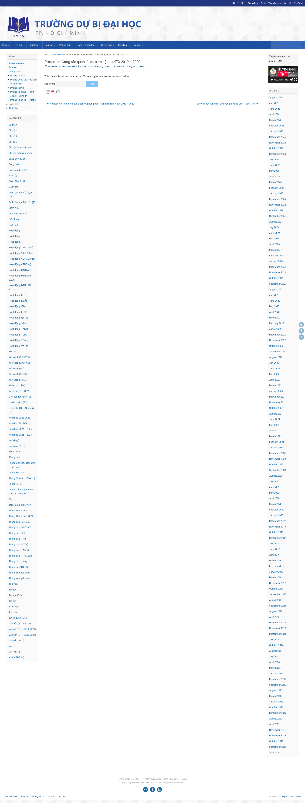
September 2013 (277, 684)
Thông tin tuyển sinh (19, 578)
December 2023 (277, 266)
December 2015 (277, 622)
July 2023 (274, 295)
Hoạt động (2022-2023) (21, 247)
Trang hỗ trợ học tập (277, 3)
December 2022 (277, 334)
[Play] (271, 79)
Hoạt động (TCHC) (18, 334)
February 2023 (276, 323)
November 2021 (277, 402)
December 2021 (277, 396)
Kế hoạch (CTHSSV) (19, 357)
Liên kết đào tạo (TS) (20, 396)
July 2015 (274, 639)
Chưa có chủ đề (58, 54)
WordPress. (296, 796)
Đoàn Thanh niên (17, 181)
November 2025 (277, 142)
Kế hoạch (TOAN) (18, 379)
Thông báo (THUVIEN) (20, 555)
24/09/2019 (54, 66)
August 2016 (275, 611)
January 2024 (276, 261)
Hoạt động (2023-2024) (21, 253)
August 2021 (275, 413)
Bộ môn (13, 67)
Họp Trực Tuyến (296, 3)
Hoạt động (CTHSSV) (20, 264)
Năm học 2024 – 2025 (20, 429)
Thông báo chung (18, 561)
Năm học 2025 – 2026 (20, 434)
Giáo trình (14, 219)
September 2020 (277, 470)
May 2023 (274, 306)
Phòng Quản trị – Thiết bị (23, 99)
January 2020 (276, 515)
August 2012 (275, 718)
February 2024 (276, 255)
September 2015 (277, 633)
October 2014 (276, 645)
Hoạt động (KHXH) (18, 312)
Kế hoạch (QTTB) (18, 374)
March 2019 (275, 560)
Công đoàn (14, 164)
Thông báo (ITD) (17, 538)
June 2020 (274, 487)
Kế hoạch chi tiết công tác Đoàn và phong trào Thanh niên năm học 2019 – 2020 (91, 103)
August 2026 (275, 97)
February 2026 (276, 125)
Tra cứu (13, 612)
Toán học (14, 606)
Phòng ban (85, 66)
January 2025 (276, 193)
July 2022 (274, 362)
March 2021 (275, 436)
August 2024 (275, 221)
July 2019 (274, 543)
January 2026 (276, 131)
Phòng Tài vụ (17, 87)
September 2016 (277, 605)
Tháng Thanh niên (18, 510)
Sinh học (13, 499)
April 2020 (274, 498)
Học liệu (13, 351)
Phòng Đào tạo (18, 75)
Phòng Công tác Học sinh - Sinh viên (108, 66)
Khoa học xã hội (17, 385)
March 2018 (275, 577)
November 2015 (277, 628)
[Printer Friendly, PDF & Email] (53, 91)
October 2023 (276, 278)
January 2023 (276, 329)
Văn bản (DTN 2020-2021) (22, 634)
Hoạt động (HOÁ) (18, 300)
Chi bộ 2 (13, 136)
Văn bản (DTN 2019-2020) (22, 629)
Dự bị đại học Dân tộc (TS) (22, 202)
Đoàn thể (13, 104)
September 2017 (277, 594)
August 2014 (275, 650)
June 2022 (274, 368)
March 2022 (275, 385)
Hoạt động (14, 230)
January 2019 (276, 571)
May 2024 (274, 238)
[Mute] (291, 79)
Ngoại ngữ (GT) (17, 446)
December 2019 (277, 521)
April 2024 (274, 244)
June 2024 (274, 233)
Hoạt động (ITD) (17, 306)
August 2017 (275, 600)
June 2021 (274, 419)
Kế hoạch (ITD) (16, 368)
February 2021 (276, 441)
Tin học (13, 589)
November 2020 (277, 458)
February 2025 (276, 187)
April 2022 (274, 379)
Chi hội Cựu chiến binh (20, 147)
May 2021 (274, 425)
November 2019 (277, 526)
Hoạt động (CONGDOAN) (22, 258)
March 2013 (275, 696)
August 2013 (275, 690)
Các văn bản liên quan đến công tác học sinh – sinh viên (226, 103)
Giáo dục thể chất (18, 213)
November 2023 (277, 272)
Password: (50, 83)
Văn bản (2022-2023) (20, 623)
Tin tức (12, 601)
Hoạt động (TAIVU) (19, 329)
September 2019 (277, 538)
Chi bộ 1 (13, 130)
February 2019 (276, 566)
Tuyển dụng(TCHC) (18, 617)
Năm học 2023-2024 (19, 423)
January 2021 (276, 447)
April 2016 (274, 617)
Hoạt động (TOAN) (18, 340)
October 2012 (276, 707)
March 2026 (275, 120)
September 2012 (277, 713)
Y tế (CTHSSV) (16, 657)
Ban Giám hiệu (16, 63)
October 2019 (276, 532)
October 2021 (276, 408)
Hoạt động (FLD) (17, 295)
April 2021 (274, 430)
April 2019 (274, 554)
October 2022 (276, 346)
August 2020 (275, 475)
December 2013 (277, 679)
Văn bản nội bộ (16, 640)
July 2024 (274, 227)
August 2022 (275, 357)
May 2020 (274, 492)
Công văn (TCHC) (18, 170)
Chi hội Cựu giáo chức (20, 153)
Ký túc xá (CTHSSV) (19, 391)
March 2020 (275, 504)
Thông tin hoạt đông (19, 572)
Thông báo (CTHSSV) (136, 66)
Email (263, 3)
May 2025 (274, 170)
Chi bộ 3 (13, 141)
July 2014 (274, 656)
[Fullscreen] (295, 79)
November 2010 (277, 735)
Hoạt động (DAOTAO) (20, 270)
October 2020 (276, 464)
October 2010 (276, 741)
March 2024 (275, 249)
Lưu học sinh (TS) (18, 402)
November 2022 (277, 340)
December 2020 (277, 453)
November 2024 (277, 204)
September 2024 (277, 216)
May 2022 (274, 374)
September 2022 (277, 351)
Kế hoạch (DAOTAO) (19, 362)
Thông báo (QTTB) (18, 544)
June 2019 (274, 549)
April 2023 (274, 312)
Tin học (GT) (15, 595)
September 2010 (277, 746)
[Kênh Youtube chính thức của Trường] (233, 3)
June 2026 (274, 108)
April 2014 (274, 662)
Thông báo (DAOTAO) (20, 527)
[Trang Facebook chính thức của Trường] (238, 3)
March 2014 (275, 667)
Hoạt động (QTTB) (18, 317)
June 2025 (274, 165)
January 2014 (276, 673)
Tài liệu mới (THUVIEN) (20, 504)
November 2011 (277, 730)
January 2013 (276, 701)
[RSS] (242, 3)
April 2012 (274, 724)
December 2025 (277, 137)
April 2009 (274, 752)
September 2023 (277, 283)
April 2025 (274, 176)
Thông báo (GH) (17, 533)
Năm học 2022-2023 (19, 417)
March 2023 (275, 317)
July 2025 (274, 159)
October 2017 (276, 588)
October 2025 (276, 148)
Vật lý (12, 646)
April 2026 (274, 114)
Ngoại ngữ (14, 440)
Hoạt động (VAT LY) (19, 346)
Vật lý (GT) (14, 651)
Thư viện (13, 108)
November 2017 (277, 583)
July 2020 (274, 481)
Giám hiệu (14, 207)
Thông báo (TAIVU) (19, 550)
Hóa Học (13, 224)
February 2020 (276, 509)
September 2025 (277, 154)
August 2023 (275, 289)
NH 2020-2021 (16, 451)
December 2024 (277, 199)
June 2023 (274, 300)
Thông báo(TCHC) (18, 567)
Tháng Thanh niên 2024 (21, 516)
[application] (283, 74)
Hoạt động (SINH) (18, 323)
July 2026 (274, 103)
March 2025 (275, 182)
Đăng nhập (253, 3)
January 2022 (276, 391)
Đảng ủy (13, 175)
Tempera (284, 796)
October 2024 (276, 210)
